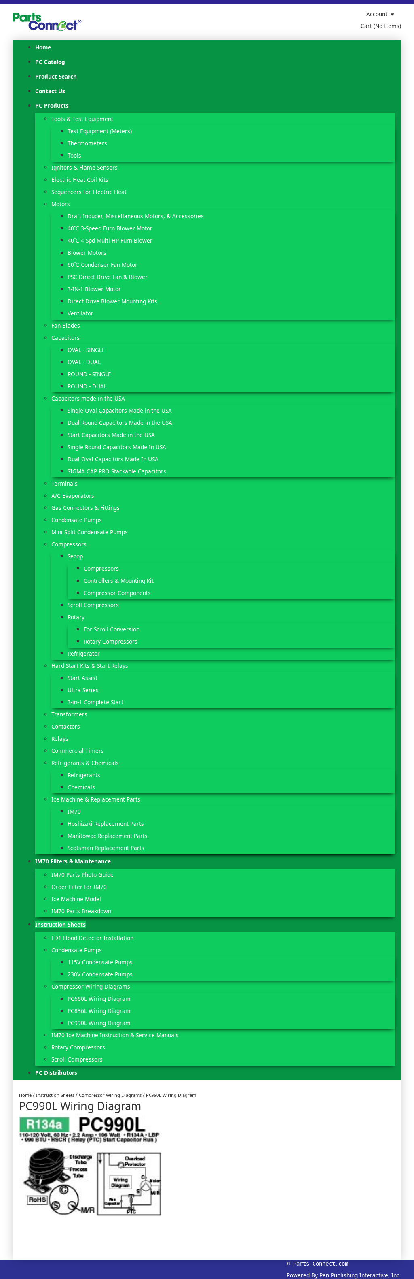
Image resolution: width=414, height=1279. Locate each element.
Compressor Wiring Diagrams (110, 1095)
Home (25, 1095)
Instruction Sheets (55, 1095)
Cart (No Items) (381, 26)
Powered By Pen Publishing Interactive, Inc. (344, 1275)
